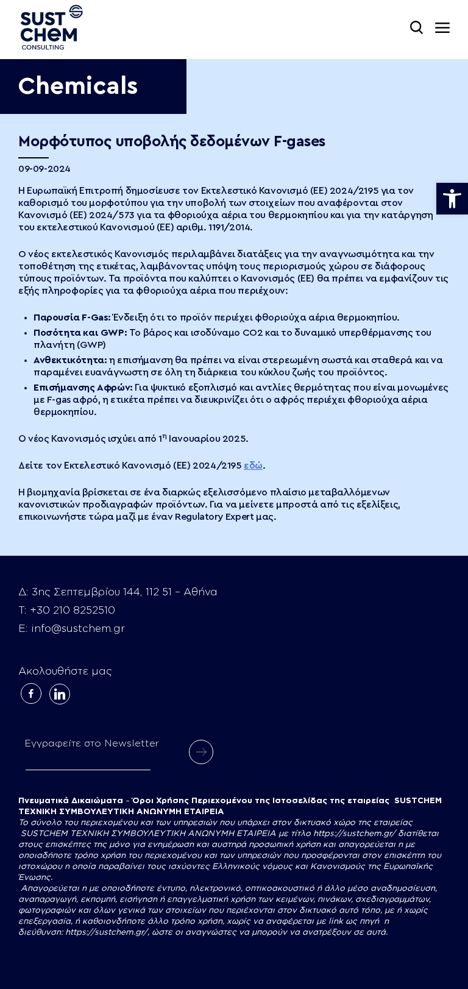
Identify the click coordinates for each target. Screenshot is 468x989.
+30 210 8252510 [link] (72, 610)
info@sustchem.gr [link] (78, 628)
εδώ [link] (253, 465)
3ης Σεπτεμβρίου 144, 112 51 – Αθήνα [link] (125, 592)
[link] (452, 198)
